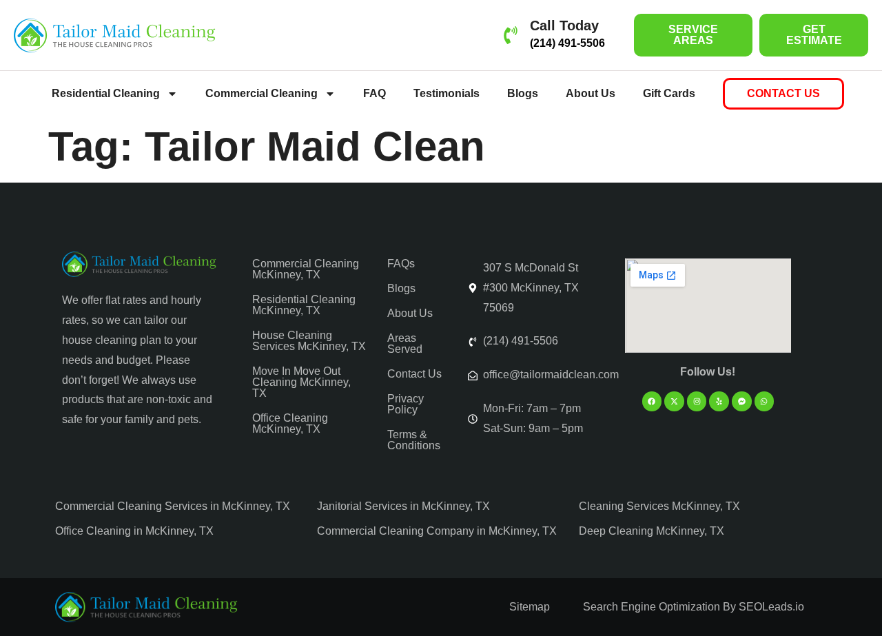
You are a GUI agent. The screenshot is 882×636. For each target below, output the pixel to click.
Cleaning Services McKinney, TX (659, 506)
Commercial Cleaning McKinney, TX (305, 269)
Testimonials (446, 93)
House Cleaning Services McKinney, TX (309, 340)
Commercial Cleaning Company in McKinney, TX (437, 531)
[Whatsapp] (765, 401)
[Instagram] (697, 401)
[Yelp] (719, 401)
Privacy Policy (405, 404)
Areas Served (404, 343)
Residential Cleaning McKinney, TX (304, 305)
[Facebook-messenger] (742, 401)
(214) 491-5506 (567, 43)
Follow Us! (707, 372)
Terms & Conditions (413, 440)
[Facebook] (652, 401)
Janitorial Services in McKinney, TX (403, 506)
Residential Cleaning (106, 93)
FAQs (401, 263)
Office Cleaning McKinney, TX (290, 423)
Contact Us (414, 374)
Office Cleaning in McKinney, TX (134, 531)
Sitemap (529, 607)
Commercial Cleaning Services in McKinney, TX (172, 506)
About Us (590, 93)
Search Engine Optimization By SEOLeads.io (693, 607)
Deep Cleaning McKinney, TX (651, 531)
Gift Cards (669, 93)
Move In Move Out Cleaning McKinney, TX (301, 382)
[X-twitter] (674, 401)
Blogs (522, 93)
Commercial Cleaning (261, 93)
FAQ (374, 93)
